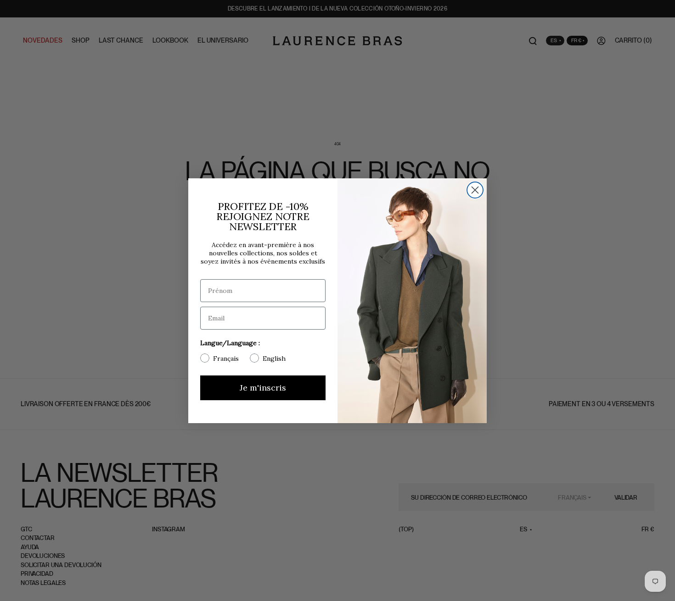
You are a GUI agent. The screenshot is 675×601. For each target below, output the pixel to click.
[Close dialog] (475, 190)
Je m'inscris (263, 387)
